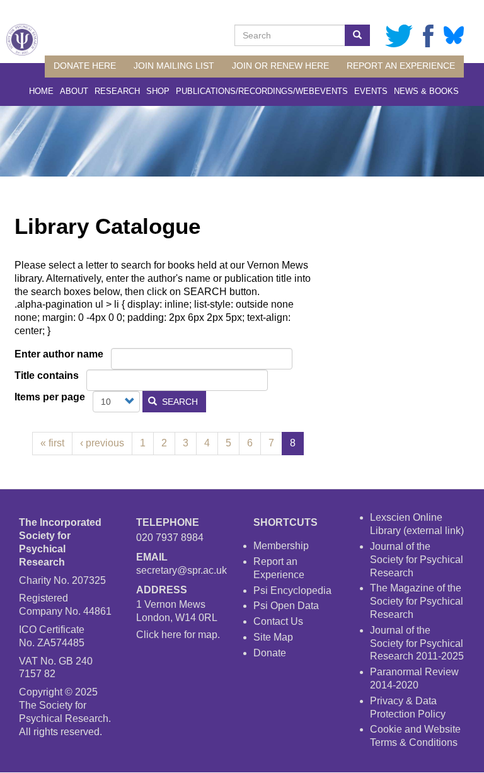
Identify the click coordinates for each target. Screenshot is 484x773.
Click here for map (176, 634)
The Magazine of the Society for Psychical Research (416, 601)
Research (117, 91)
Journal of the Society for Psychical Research (416, 559)
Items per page (49, 397)
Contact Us (278, 621)
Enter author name (58, 354)
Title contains (46, 375)
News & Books (426, 91)
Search (178, 402)
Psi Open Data (286, 605)
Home (41, 91)
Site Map (273, 637)
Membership (281, 545)
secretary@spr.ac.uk (181, 570)
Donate (269, 653)
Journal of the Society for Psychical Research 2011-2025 (417, 643)
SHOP (158, 91)
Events (371, 91)
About (74, 91)
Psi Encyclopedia (292, 590)
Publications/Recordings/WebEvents (262, 91)
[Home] (22, 39)
